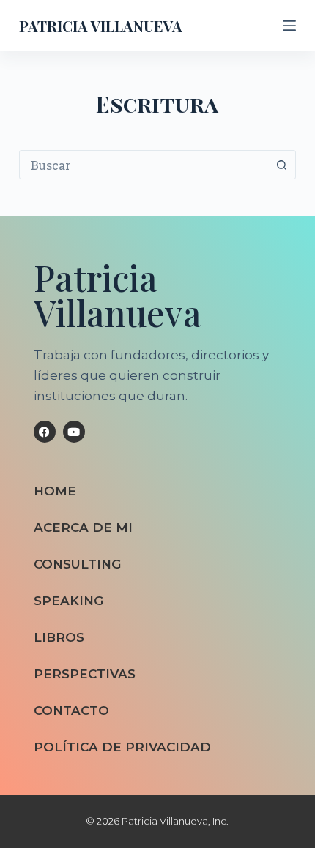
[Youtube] (74, 432)
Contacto (71, 710)
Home (55, 491)
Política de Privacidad (122, 747)
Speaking (68, 600)
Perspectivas (85, 674)
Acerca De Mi (83, 527)
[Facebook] (45, 432)
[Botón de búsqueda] (281, 165)
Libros (59, 637)
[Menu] (289, 25)
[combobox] (143, 164)
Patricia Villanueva (100, 26)
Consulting (77, 564)
